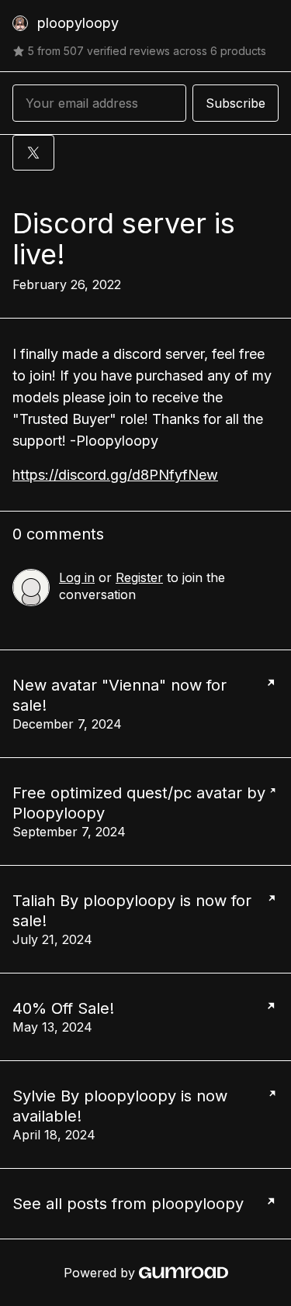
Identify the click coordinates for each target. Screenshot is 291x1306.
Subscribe (235, 103)
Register (139, 577)
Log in (77, 577)
